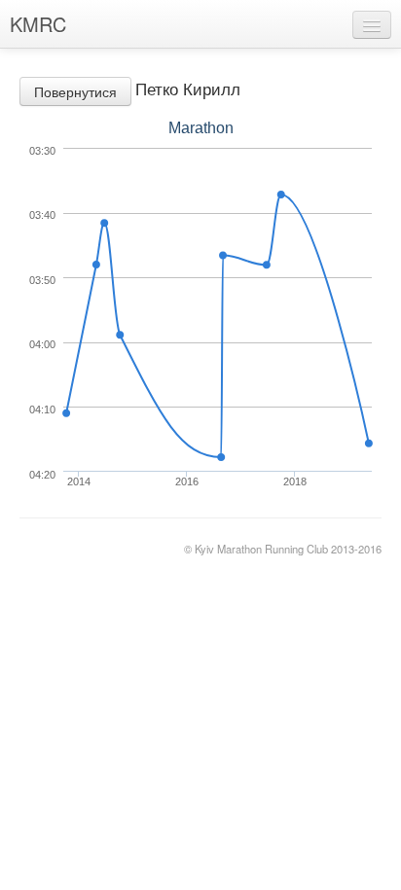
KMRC (38, 24)
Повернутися (75, 91)
